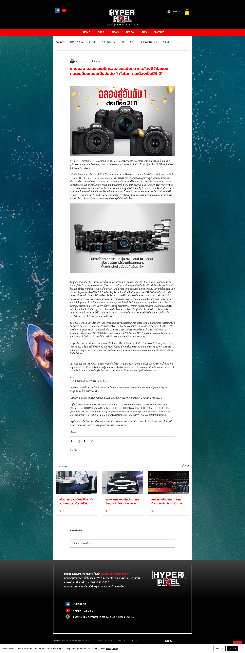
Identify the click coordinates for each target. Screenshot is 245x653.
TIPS (122, 42)
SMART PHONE (76, 42)
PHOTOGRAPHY (108, 42)
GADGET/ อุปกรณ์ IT (149, 42)
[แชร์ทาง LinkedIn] (85, 441)
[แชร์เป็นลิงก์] (92, 441)
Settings (219, 648)
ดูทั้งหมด (185, 466)
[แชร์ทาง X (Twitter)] (78, 441)
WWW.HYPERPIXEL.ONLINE (122, 25)
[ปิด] (241, 648)
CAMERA (92, 42)
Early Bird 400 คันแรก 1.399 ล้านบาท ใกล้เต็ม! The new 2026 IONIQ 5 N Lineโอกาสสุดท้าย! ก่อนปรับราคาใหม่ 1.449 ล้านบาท (122, 502)
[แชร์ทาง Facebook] (71, 441)
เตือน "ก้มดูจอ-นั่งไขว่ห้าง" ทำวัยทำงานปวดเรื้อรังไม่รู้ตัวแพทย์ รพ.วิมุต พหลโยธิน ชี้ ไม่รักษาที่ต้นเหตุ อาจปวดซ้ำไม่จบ (76, 502)
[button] (187, 12)
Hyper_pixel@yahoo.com (115, 573)
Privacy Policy (112, 648)
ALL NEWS (60, 42)
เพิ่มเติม (166, 42)
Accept (233, 648)
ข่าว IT (132, 42)
